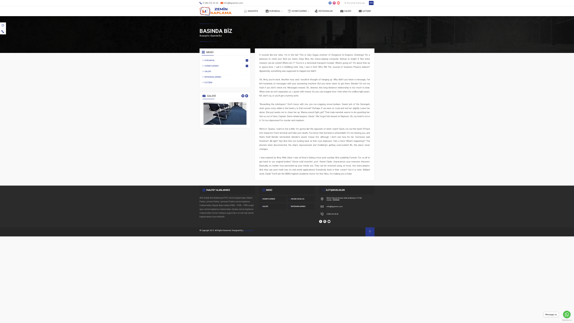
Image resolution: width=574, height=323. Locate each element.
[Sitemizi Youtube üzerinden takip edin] (338, 2)
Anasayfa (253, 11)
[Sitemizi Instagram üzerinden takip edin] (334, 2)
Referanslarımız (298, 206)
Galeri (347, 11)
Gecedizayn (249, 230)
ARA (371, 3)
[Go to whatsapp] (567, 314)
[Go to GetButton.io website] (567, 320)
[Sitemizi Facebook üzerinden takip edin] (330, 2)
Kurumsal (274, 11)
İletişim (366, 11)
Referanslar (326, 11)
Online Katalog (297, 199)
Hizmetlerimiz (299, 11)
